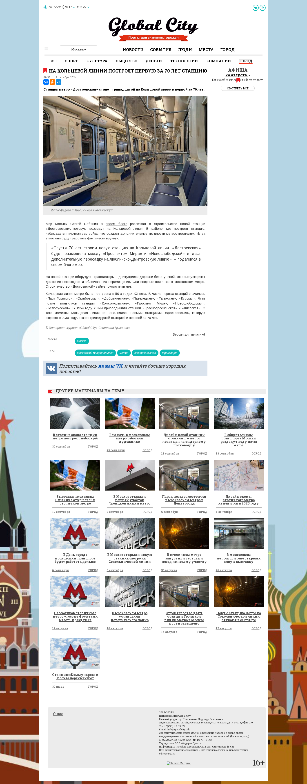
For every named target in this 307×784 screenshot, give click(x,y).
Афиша (238, 70)
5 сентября (115, 570)
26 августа (224, 570)
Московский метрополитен (95, 353)
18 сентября (170, 453)
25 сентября (116, 450)
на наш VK (110, 366)
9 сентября (115, 512)
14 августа (169, 632)
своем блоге (116, 224)
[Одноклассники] (52, 82)
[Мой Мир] (58, 82)
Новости (133, 49)
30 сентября (61, 446)
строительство (145, 353)
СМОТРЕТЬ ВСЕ (238, 88)
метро (124, 353)
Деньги (154, 61)
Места (206, 49)
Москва (77, 49)
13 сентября (225, 453)
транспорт (169, 353)
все (52, 61)
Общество (126, 61)
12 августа (224, 628)
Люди (185, 49)
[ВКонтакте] (46, 82)
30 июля (58, 686)
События (160, 49)
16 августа (115, 628)
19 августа (60, 628)
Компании (218, 61)
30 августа (169, 570)
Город (227, 49)
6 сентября (169, 512)
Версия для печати (187, 334)
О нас (58, 713)
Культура (96, 61)
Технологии (184, 61)
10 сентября (61, 512)
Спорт (71, 61)
